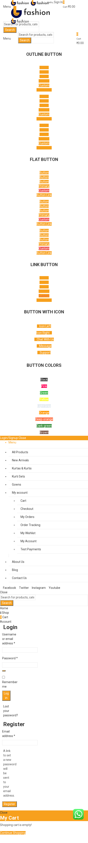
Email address (8, 734)
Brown (44, 432)
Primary (44, 81)
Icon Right (43, 332)
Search (10, 30)
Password (10, 658)
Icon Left (45, 326)
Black (44, 379)
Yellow (44, 399)
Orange (44, 412)
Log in (6, 696)
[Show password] (4, 670)
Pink (44, 386)
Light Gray (44, 406)
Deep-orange (44, 419)
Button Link (44, 90)
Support (45, 352)
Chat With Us (45, 339)
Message (45, 346)
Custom (44, 85)
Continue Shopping (13, 832)
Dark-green (44, 425)
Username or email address (9, 639)
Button (44, 67)
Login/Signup (9, 438)
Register (9, 804)
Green (44, 392)
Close (22, 438)
